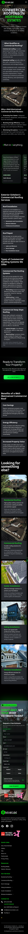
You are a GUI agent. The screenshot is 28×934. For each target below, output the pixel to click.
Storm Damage (5, 884)
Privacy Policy (4, 859)
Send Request (14, 786)
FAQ (2, 851)
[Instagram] (11, 826)
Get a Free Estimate (6, 846)
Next (26, 169)
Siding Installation (6, 887)
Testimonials (4, 856)
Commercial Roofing (6, 880)
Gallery (3, 848)
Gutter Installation (6, 891)
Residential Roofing (6, 877)
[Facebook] (7, 826)
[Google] (2, 826)
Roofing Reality (5, 866)
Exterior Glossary (5, 869)
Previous (1, 169)
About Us (3, 853)
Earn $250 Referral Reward (11, 907)
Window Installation (6, 894)
